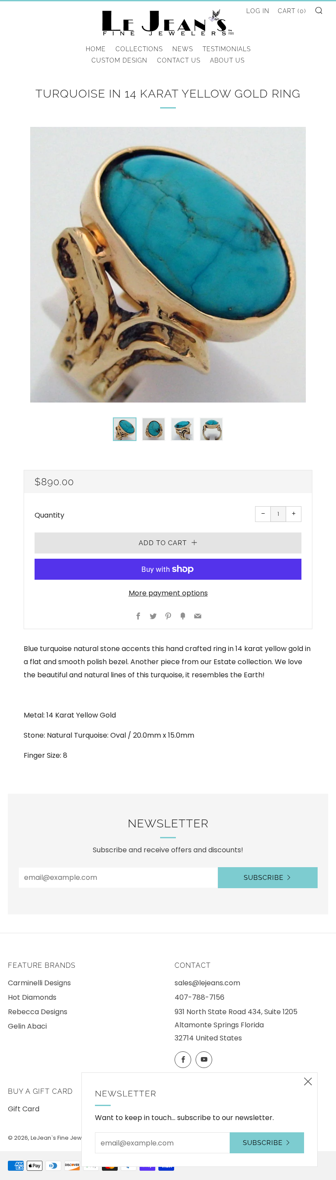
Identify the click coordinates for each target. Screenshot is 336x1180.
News (182, 49)
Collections (139, 49)
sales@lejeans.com (207, 983)
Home (96, 49)
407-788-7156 (199, 997)
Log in (258, 10)
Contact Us (178, 60)
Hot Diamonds (32, 997)
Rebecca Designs (37, 1012)
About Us (227, 60)
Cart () (292, 10)
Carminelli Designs (39, 983)
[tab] (124, 429)
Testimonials (227, 49)
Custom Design (119, 60)
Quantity (49, 515)
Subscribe (264, 878)
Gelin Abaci (27, 1026)
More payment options (168, 593)
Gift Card (23, 1109)
